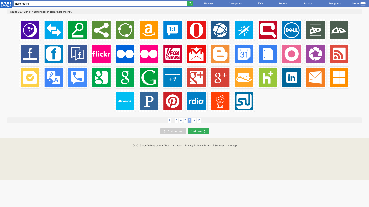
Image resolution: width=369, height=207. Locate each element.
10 (199, 120)
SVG (260, 3)
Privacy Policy (193, 145)
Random (308, 3)
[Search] (190, 3)
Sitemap (232, 145)
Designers (335, 3)
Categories (235, 3)
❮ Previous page (173, 131)
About (167, 145)
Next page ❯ (198, 131)
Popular (283, 3)
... (173, 120)
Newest (208, 3)
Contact (177, 145)
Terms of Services (214, 145)
